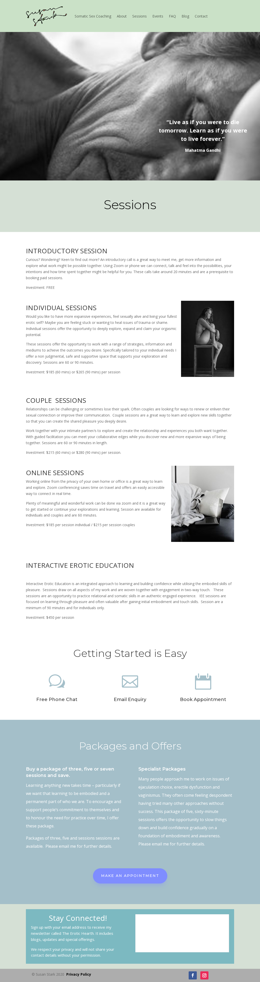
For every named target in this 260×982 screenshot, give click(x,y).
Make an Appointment (130, 875)
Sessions (139, 16)
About (122, 16)
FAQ (172, 16)
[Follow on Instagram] (204, 975)
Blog (185, 16)
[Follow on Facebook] (193, 975)
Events (157, 16)
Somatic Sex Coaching (93, 16)
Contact (201, 16)
